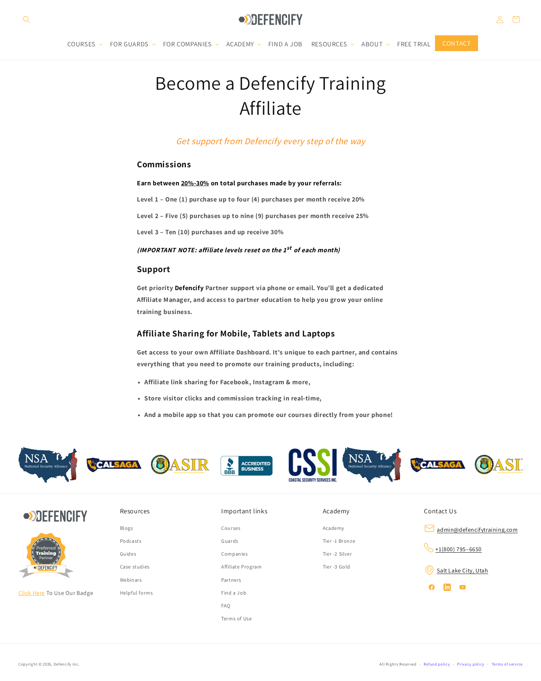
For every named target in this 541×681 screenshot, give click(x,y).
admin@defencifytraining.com (477, 530)
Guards (229, 541)
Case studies (135, 566)
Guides (128, 553)
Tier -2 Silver (337, 553)
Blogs (126, 528)
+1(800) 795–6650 (458, 549)
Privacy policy (470, 664)
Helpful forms (136, 592)
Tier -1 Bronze (339, 541)
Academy (333, 528)
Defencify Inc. (67, 664)
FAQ (225, 605)
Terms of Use (236, 618)
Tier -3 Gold (336, 566)
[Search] (26, 19)
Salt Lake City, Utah (462, 570)
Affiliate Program (241, 566)
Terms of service (507, 664)
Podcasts (131, 541)
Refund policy (437, 664)
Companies (234, 553)
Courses (230, 528)
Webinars (131, 579)
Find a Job (233, 592)
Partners (231, 579)
